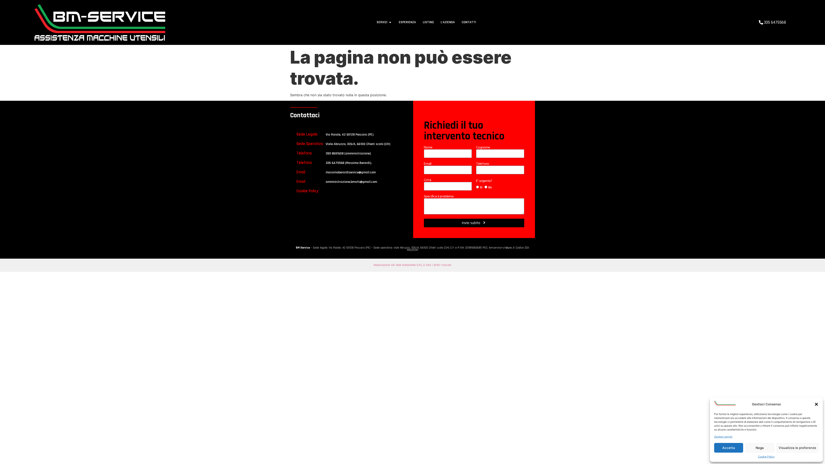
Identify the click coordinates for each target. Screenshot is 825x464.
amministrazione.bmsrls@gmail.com (351, 182)
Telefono (483, 164)
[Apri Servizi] (390, 22)
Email (428, 164)
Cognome (483, 147)
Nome (428, 147)
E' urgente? (484, 181)
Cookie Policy (766, 456)
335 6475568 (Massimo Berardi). (349, 163)
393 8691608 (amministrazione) (348, 153)
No (490, 187)
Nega (760, 448)
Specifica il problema (439, 196)
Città (428, 180)
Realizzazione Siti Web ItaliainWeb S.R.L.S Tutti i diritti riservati (412, 265)
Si (481, 187)
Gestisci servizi (723, 436)
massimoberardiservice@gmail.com (351, 172)
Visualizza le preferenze (797, 448)
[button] (816, 404)
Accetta (728, 448)
